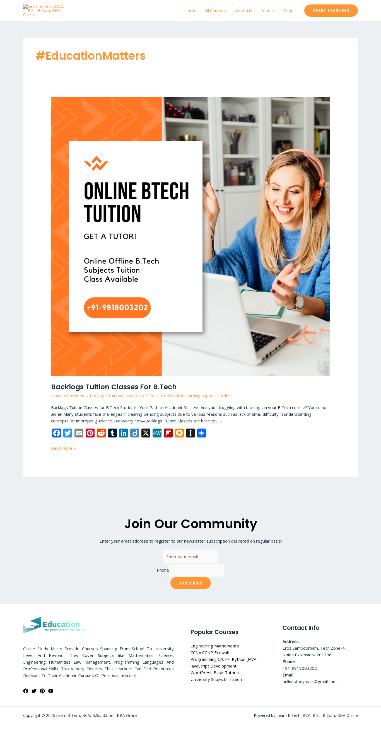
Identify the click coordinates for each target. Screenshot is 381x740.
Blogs (289, 10)
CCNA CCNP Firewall (210, 652)
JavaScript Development (214, 666)
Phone (163, 570)
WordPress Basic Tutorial (215, 672)
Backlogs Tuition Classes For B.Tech (114, 387)
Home (190, 10)
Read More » (63, 448)
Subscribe (190, 583)
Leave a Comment (68, 395)
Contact (268, 10)
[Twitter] (34, 690)
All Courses (215, 10)
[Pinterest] (42, 690)
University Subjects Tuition (216, 679)
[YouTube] (50, 690)
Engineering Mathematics (215, 646)
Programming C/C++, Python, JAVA (223, 659)
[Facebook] (25, 690)
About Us (243, 10)
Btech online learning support (189, 395)
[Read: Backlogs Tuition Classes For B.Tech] (190, 236)
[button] (331, 10)
